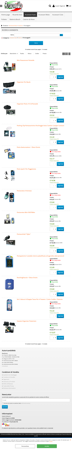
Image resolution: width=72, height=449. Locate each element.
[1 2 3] (53, 77)
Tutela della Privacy (8, 386)
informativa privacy (25, 403)
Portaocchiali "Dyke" (24, 234)
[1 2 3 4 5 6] (53, 251)
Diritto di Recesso (8, 384)
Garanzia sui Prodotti (9, 381)
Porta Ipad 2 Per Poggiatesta (26, 169)
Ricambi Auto (17, 15)
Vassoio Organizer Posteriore (26, 321)
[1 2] (53, 99)
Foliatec (4, 19)
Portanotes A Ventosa (24, 191)
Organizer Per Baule (23, 82)
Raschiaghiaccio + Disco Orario (27, 277)
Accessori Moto (44, 15)
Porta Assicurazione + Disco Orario (28, 147)
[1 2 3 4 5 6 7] (53, 294)
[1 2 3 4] (53, 121)
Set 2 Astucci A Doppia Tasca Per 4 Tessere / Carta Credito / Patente (40, 299)
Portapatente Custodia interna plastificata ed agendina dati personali (40, 256)
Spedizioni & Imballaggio (10, 375)
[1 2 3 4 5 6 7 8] (53, 142)
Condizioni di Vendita (9, 377)
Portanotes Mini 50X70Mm (26, 212)
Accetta (47, 446)
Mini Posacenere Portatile (25, 60)
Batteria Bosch (15, 19)
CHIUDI (70, 440)
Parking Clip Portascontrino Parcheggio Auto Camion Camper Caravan (40, 125)
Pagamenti (6, 379)
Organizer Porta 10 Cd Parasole (27, 104)
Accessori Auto (30, 15)
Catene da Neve (29, 19)
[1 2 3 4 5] (53, 229)
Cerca (12, 35)
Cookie (50, 441)
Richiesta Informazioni (9, 388)
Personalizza (25, 446)
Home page (5, 15)
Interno (20, 37)
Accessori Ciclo (57, 15)
